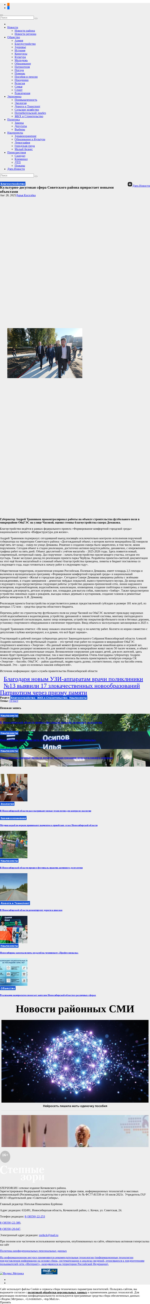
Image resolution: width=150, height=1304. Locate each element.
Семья (18, 86)
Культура (20, 57)
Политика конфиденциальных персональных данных (33, 1250)
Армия (19, 40)
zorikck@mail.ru (48, 1235)
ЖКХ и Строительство (29, 116)
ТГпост (13, 700)
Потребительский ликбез (30, 113)
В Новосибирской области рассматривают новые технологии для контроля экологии (45, 810)
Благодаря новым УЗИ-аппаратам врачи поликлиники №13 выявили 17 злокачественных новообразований (73, 682)
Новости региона (25, 33)
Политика (13, 119)
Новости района (25, 30)
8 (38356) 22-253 (35, 1216)
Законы (19, 122)
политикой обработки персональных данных (57, 1292)
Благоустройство (25, 43)
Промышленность (26, 99)
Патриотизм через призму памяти (43, 692)
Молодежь (21, 60)
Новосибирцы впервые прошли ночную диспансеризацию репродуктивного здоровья (56, 757)
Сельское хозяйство (27, 109)
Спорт (18, 89)
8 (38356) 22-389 (10, 1222)
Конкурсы (21, 53)
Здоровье (20, 47)
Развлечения (22, 93)
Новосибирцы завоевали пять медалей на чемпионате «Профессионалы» (48, 740)
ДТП (18, 162)
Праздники (22, 80)
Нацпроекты (15, 132)
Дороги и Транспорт (27, 106)
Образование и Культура (30, 139)
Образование (23, 63)
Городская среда (25, 145)
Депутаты (21, 126)
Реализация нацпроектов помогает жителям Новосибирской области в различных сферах (48, 995)
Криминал (21, 159)
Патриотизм (22, 66)
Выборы (20, 129)
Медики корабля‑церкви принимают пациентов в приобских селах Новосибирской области (49, 825)
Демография (22, 142)
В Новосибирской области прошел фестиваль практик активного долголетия (51, 722)
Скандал (20, 155)
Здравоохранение (25, 136)
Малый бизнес (24, 149)
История (20, 50)
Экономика (14, 96)
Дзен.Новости (16, 168)
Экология (21, 103)
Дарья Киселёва (26, 195)
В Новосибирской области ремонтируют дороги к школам (31, 910)
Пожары (20, 165)
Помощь (20, 73)
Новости (12, 27)
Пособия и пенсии (26, 76)
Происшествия (16, 152)
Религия (20, 83)
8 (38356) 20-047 (10, 1228)
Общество (13, 37)
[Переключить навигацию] (1, 15)
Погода (19, 70)
